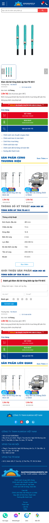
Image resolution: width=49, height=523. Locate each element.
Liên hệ (25, 507)
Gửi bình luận (9, 304)
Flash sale (25, 504)
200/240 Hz (28, 242)
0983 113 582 (10, 453)
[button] (46, 71)
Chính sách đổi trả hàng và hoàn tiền (16, 148)
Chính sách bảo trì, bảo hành (13, 138)
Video (25, 509)
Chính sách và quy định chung (24, 480)
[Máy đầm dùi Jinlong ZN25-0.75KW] (36, 180)
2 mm (26, 237)
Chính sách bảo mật (10, 145)
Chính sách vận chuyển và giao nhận (16, 135)
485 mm (27, 222)
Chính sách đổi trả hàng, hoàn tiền (24, 487)
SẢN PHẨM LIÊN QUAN (16, 363)
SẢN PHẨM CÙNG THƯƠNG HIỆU (13, 159)
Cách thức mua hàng (10, 141)
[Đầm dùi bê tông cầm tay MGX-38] (13, 180)
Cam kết (24, 490)
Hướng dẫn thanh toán (11, 151)
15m (26, 247)
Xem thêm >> (42, 158)
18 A (26, 232)
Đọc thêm (24, 264)
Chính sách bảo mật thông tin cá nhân (24, 493)
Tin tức (25, 502)
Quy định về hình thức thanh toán (24, 495)
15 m (26, 227)
